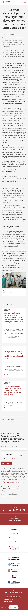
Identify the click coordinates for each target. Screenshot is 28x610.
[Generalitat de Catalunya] (14, 558)
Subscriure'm (6, 463)
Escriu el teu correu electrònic (9, 447)
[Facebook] (3, 510)
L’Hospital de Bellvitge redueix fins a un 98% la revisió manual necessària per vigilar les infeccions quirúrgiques (13, 390)
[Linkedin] (17, 510)
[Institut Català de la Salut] (14, 564)
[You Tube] (10, 510)
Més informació (8, 601)
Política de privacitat (17, 459)
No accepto (4, 607)
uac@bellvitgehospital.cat (14, 520)
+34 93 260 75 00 (14, 519)
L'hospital (14, 529)
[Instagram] (14, 510)
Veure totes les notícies (8, 419)
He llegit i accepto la (12, 459)
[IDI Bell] (14, 576)
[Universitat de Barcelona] (14, 570)
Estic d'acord (13, 607)
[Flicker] (20, 510)
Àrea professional (14, 538)
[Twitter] (6, 510)
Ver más (6, 340)
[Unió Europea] (14, 582)
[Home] (7, 2)
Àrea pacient (14, 533)
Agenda (14, 542)
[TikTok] (24, 510)
